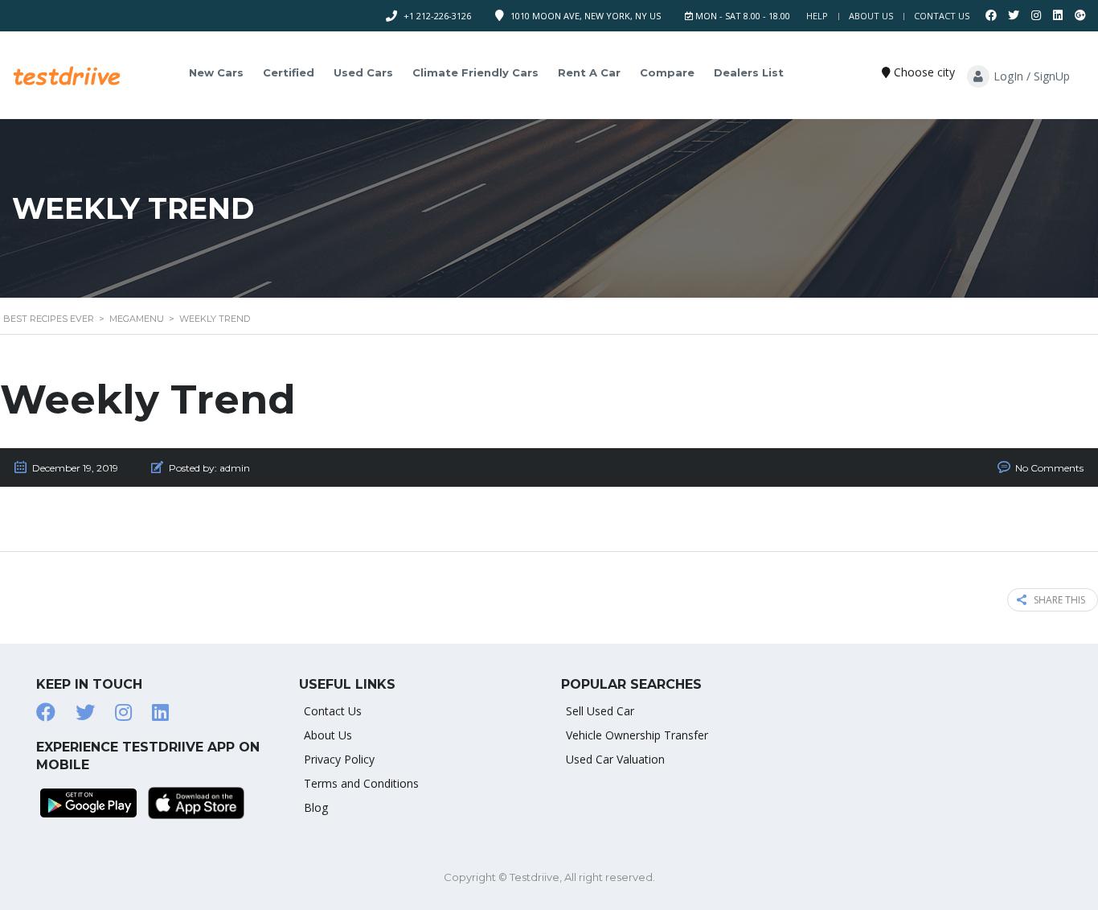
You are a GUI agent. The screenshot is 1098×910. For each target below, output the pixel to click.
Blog (316, 807)
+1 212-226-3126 (437, 16)
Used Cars (363, 72)
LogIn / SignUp (1032, 76)
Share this (1059, 600)
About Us (871, 16)
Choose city (923, 72)
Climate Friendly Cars (475, 72)
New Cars (216, 72)
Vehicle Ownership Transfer (637, 735)
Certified (288, 72)
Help (817, 16)
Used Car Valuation (615, 759)
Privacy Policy (339, 759)
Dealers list (749, 72)
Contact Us (941, 16)
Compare (667, 72)
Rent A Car (589, 72)
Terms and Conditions (361, 783)
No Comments (1049, 468)
